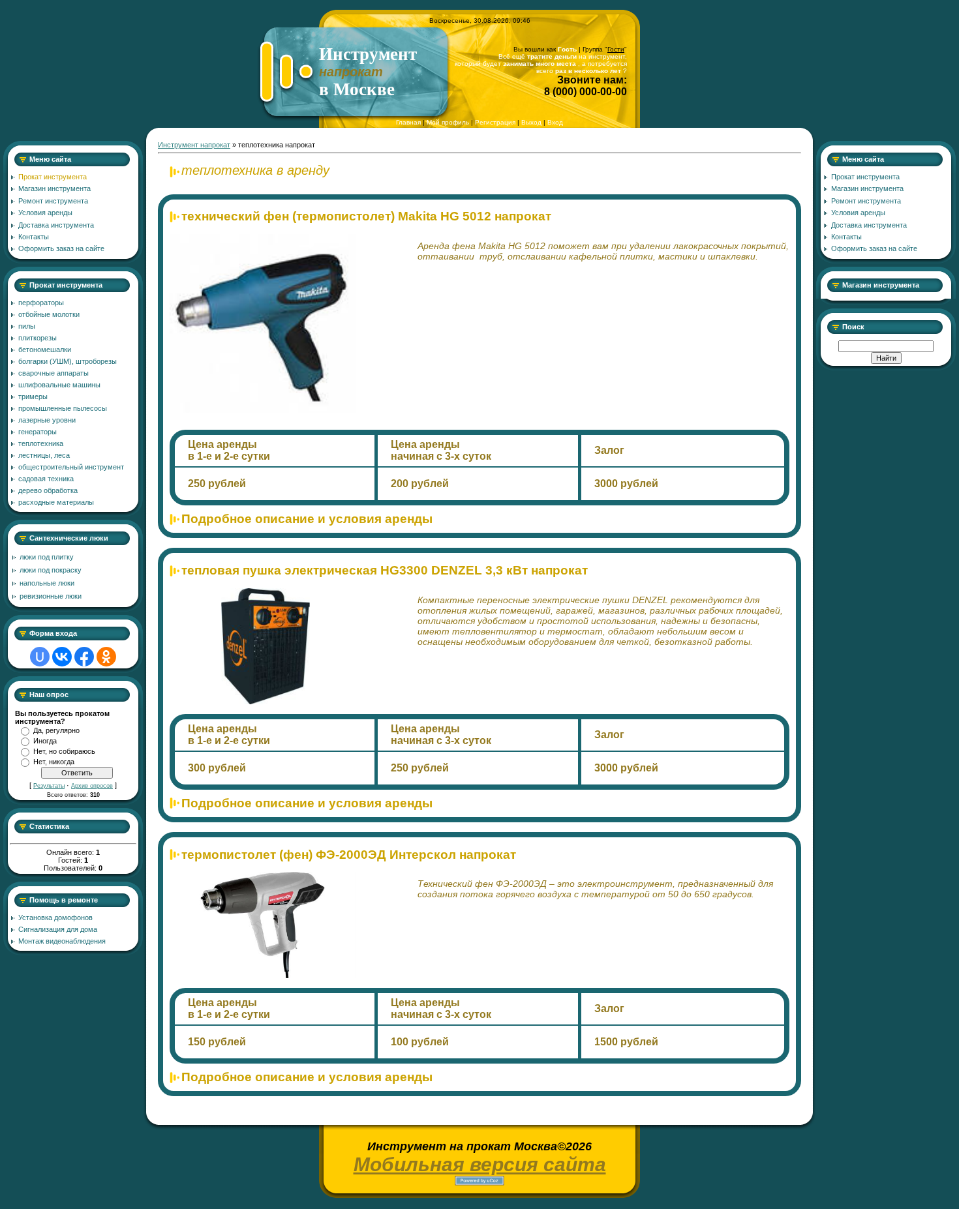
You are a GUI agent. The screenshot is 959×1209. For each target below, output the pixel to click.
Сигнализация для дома (57, 929)
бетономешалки (44, 349)
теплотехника (40, 443)
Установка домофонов (55, 917)
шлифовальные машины (59, 385)
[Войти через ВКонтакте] (62, 656)
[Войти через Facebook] (84, 656)
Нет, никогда (53, 762)
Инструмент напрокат (194, 145)
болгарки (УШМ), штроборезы (67, 361)
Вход (555, 122)
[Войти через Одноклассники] (106, 656)
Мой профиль (448, 122)
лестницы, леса (44, 455)
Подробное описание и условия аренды (307, 519)
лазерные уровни (47, 420)
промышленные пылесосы (62, 408)
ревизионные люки (51, 596)
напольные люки (47, 583)
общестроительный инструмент (71, 467)
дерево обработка (48, 490)
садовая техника (46, 479)
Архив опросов (92, 786)
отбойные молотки (49, 314)
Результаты (49, 786)
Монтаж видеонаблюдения (62, 941)
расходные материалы (56, 502)
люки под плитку (47, 557)
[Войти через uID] (40, 656)
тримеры (33, 396)
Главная (408, 122)
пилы (26, 326)
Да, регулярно (56, 730)
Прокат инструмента (65, 285)
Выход (531, 122)
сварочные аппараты (53, 373)
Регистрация (495, 122)
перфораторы (41, 302)
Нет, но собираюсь (64, 751)
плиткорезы (37, 338)
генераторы (37, 432)
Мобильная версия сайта (480, 1164)
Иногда (45, 741)
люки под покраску (51, 570)
